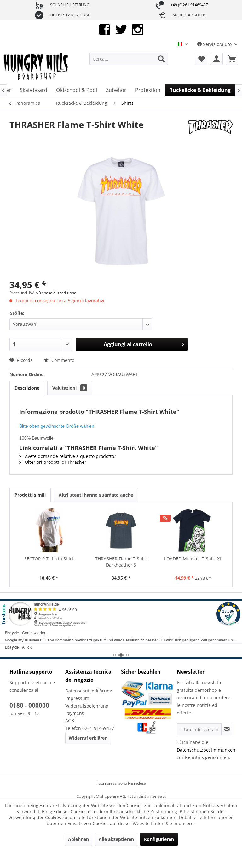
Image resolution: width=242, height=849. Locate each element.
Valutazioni (68, 388)
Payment (74, 713)
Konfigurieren (159, 839)
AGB (69, 721)
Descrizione (26, 388)
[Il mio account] (216, 59)
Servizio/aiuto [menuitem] (217, 44)
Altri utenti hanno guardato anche (96, 495)
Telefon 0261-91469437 (89, 728)
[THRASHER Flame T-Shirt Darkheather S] (121, 530)
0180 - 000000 (29, 705)
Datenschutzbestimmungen (206, 750)
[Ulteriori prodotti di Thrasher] (210, 131)
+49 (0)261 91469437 (189, 5)
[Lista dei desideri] (201, 59)
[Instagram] (137, 29)
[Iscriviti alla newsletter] (226, 729)
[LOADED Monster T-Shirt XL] (193, 530)
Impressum (77, 698)
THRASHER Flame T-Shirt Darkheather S (121, 562)
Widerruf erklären (88, 738)
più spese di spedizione (56, 293)
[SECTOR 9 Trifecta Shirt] (49, 530)
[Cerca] (161, 59)
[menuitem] (128, 59)
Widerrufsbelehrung (86, 706)
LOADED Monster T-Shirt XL (193, 559)
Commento (62, 360)
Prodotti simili (30, 495)
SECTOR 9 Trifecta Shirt (48, 559)
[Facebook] (104, 29)
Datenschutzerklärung (88, 691)
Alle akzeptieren (116, 839)
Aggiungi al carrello (128, 344)
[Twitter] (121, 29)
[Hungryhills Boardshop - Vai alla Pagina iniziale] (36, 67)
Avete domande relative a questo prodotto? (70, 456)
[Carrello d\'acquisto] (232, 59)
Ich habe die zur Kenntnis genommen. (206, 749)
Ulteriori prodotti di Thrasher (55, 462)
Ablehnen (78, 839)
